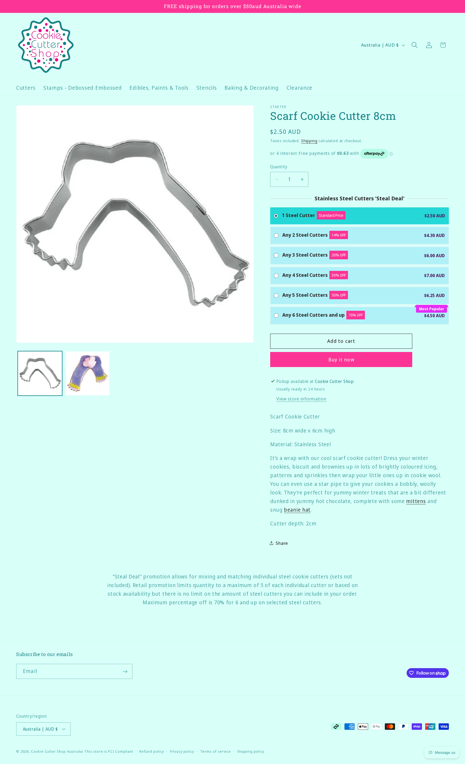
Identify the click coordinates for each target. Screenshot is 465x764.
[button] (414, 45)
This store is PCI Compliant (108, 751)
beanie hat (297, 509)
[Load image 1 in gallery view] (40, 373)
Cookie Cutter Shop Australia (57, 751)
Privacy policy (182, 751)
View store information (301, 399)
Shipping (309, 140)
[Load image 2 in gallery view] (87, 373)
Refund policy (151, 751)
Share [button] (282, 543)
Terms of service (215, 751)
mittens (416, 501)
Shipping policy (250, 751)
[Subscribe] (125, 671)
